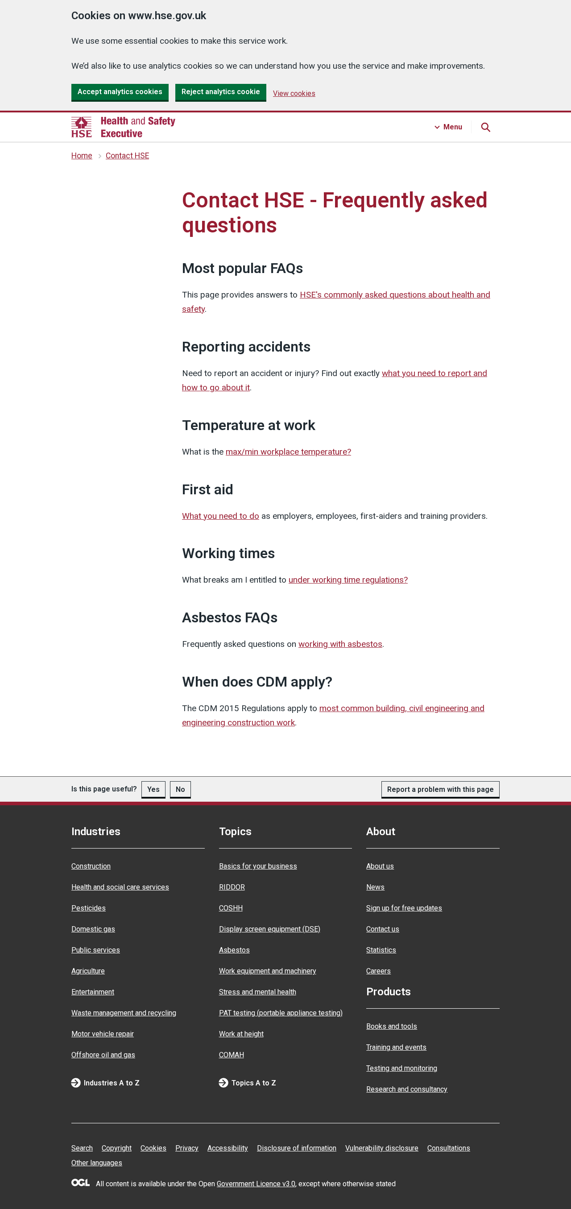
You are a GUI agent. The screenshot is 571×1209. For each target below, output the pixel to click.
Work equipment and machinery (267, 971)
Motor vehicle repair (102, 1034)
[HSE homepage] (123, 127)
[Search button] (485, 127)
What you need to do (220, 516)
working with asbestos (340, 644)
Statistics (381, 950)
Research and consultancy (406, 1089)
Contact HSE (127, 155)
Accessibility (227, 1148)
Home (81, 155)
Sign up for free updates (404, 908)
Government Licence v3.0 (256, 1184)
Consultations (448, 1148)
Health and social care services (120, 887)
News (375, 887)
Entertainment (92, 992)
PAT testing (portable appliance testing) (281, 1013)
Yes (153, 789)
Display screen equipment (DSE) (269, 929)
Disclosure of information (296, 1148)
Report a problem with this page (440, 789)
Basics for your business (258, 866)
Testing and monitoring (401, 1068)
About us (380, 866)
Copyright (117, 1148)
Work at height (241, 1034)
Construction (91, 866)
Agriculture (88, 971)
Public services (95, 950)
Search (82, 1148)
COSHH (231, 908)
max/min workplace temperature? (288, 452)
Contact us (382, 929)
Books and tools (391, 1026)
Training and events (396, 1047)
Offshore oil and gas (103, 1055)
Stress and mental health (257, 992)
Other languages (96, 1163)
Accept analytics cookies (120, 91)
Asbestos (234, 950)
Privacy (187, 1148)
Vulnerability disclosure (381, 1148)
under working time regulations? (348, 580)
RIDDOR (232, 887)
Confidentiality (84, 187)
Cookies (153, 1148)
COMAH (231, 1055)
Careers (378, 971)
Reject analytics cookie (221, 91)
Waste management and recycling (123, 1013)
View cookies (294, 93)
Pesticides (88, 908)
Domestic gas (93, 929)
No (180, 789)
